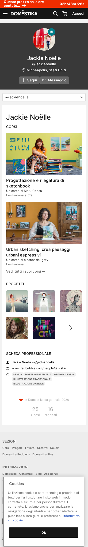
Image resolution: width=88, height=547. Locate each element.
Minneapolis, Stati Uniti (46, 70)
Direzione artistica (38, 374)
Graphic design (64, 374)
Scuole (54, 448)
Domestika (9, 473)
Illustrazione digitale (28, 383)
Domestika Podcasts (16, 454)
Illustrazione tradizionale (31, 379)
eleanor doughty (36, 260)
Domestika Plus (42, 454)
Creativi (42, 448)
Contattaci (26, 473)
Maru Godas (33, 191)
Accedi (78, 13)
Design (17, 374)
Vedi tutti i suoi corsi (24, 271)
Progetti (17, 448)
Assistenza (51, 473)
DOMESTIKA (24, 13)
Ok (44, 532)
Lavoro (29, 448)
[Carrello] (65, 13)
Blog (39, 473)
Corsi (5, 448)
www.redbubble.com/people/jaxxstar (39, 368)
